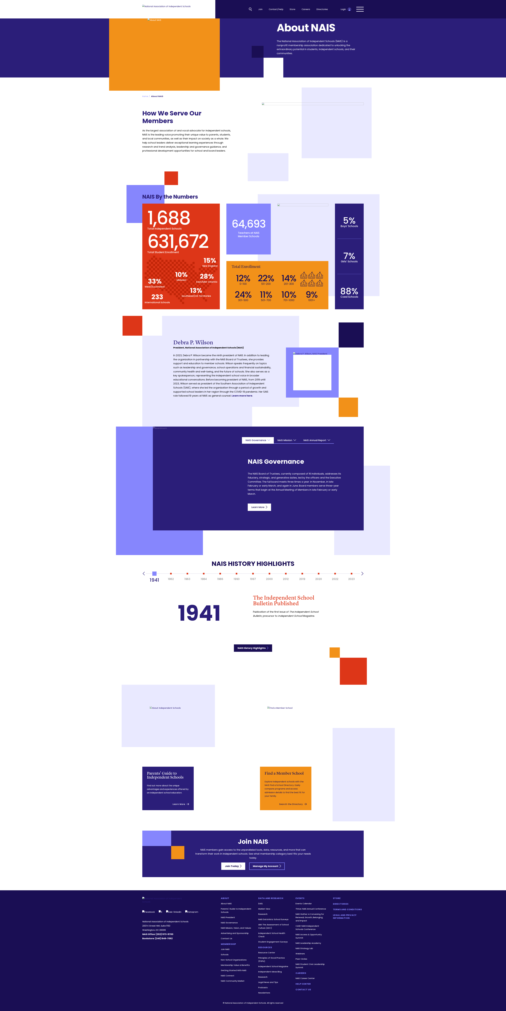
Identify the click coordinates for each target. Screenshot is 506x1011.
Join (260, 9)
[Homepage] (166, 9)
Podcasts (263, 987)
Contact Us (226, 938)
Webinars (300, 953)
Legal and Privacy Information (345, 917)
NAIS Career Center (305, 978)
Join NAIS (225, 949)
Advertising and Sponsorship (235, 933)
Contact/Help (276, 9)
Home (145, 96)
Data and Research (270, 898)
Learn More (258, 507)
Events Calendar (304, 903)
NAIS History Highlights (252, 648)
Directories (322, 9)
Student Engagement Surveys (273, 941)
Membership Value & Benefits (235, 965)
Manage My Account (266, 866)
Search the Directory (291, 804)
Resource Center (266, 952)
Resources (265, 947)
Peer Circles (301, 958)
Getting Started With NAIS (233, 970)
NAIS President (228, 917)
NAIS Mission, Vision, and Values (236, 928)
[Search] (250, 9)
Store (292, 9)
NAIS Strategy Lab (304, 948)
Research (262, 914)
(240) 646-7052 (164, 938)
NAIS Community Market (232, 981)
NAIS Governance (229, 922)
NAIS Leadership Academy (308, 943)
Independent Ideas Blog (270, 971)
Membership (228, 944)
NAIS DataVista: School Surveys (273, 919)
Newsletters (264, 992)
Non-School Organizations (234, 959)
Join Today (232, 866)
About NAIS (157, 96)
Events (300, 898)
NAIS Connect (227, 975)
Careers (306, 9)
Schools (224, 954)
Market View (264, 908)
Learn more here (242, 395)
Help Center (303, 984)
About (225, 898)
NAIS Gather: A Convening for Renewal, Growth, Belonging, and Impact (310, 917)
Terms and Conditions (347, 909)
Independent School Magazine (273, 966)
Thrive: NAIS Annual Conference (311, 908)
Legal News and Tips (268, 982)
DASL (260, 903)
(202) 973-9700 (164, 934)
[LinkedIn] (173, 911)
